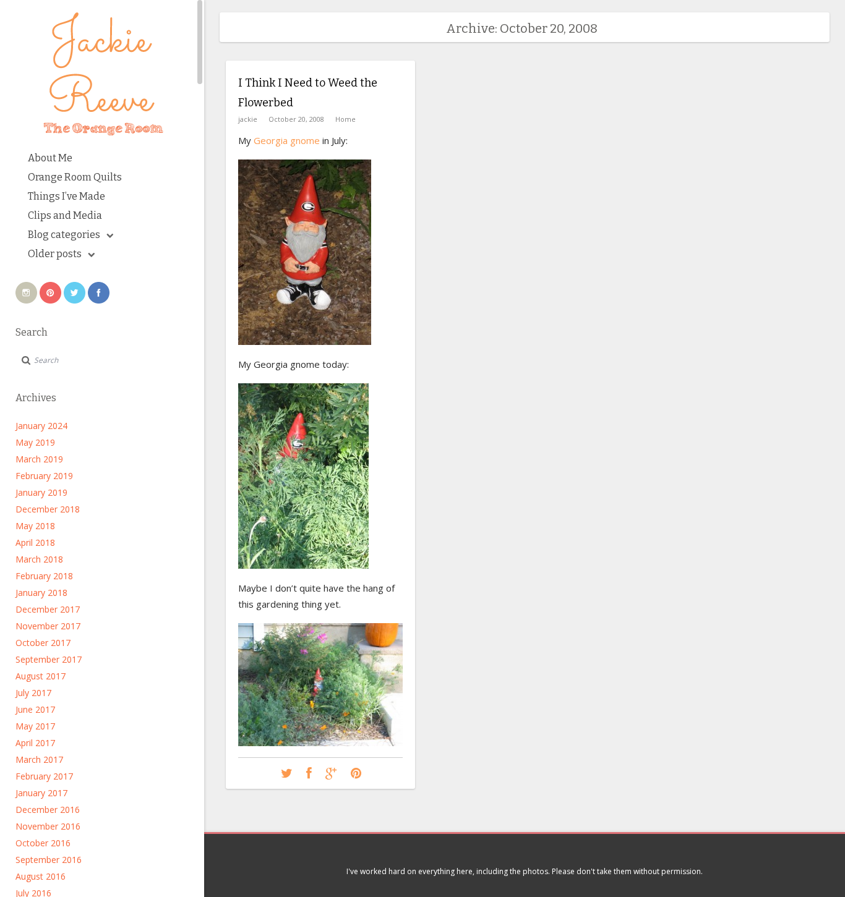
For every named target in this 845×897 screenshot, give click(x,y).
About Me (50, 158)
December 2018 (47, 509)
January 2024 (41, 425)
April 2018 (35, 542)
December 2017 (47, 609)
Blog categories (64, 234)
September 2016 (48, 859)
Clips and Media (65, 215)
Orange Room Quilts (75, 177)
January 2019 (41, 492)
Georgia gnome (287, 140)
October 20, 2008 (296, 119)
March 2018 (39, 559)
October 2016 (43, 843)
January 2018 (41, 592)
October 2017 (43, 642)
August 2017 (40, 676)
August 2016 (40, 876)
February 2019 (44, 476)
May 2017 (35, 726)
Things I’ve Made (66, 196)
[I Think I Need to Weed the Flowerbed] (287, 773)
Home (345, 119)
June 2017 (35, 709)
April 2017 (35, 743)
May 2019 (35, 442)
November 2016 (47, 826)
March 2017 (39, 759)
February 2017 (44, 776)
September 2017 (48, 659)
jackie (247, 119)
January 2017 (41, 793)
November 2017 (47, 626)
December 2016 (47, 809)
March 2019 (39, 459)
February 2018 (44, 576)
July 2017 (33, 693)
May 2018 (35, 526)
